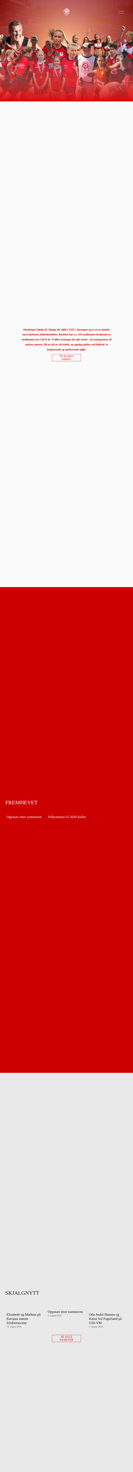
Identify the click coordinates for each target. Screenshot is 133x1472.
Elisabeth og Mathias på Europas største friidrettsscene (24, 1319)
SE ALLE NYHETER (66, 1338)
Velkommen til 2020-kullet (67, 817)
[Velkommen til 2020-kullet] (67, 810)
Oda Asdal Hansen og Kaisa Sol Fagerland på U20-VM (105, 1319)
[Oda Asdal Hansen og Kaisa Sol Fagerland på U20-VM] (108, 1307)
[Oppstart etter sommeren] (26, 810)
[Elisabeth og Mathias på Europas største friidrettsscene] (26, 1307)
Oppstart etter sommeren (24, 817)
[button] (121, 805)
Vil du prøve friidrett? (66, 357)
